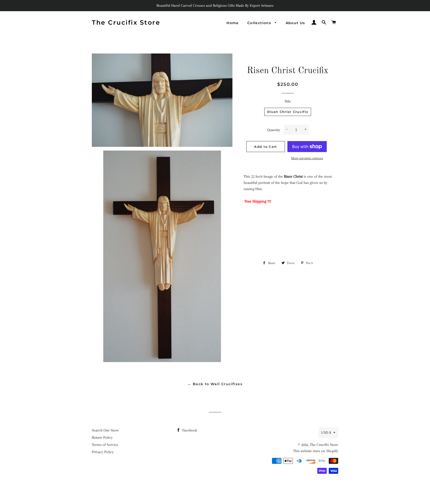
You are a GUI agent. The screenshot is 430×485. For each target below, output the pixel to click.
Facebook (189, 430)
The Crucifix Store (126, 22)
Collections (259, 23)
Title (287, 101)
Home (232, 23)
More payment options (307, 158)
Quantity (273, 130)
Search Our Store (105, 430)
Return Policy (102, 437)
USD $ (326, 432)
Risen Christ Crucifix (287, 112)
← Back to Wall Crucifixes (215, 384)
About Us (295, 23)
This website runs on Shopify (315, 451)
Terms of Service (105, 444)
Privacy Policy (103, 452)
